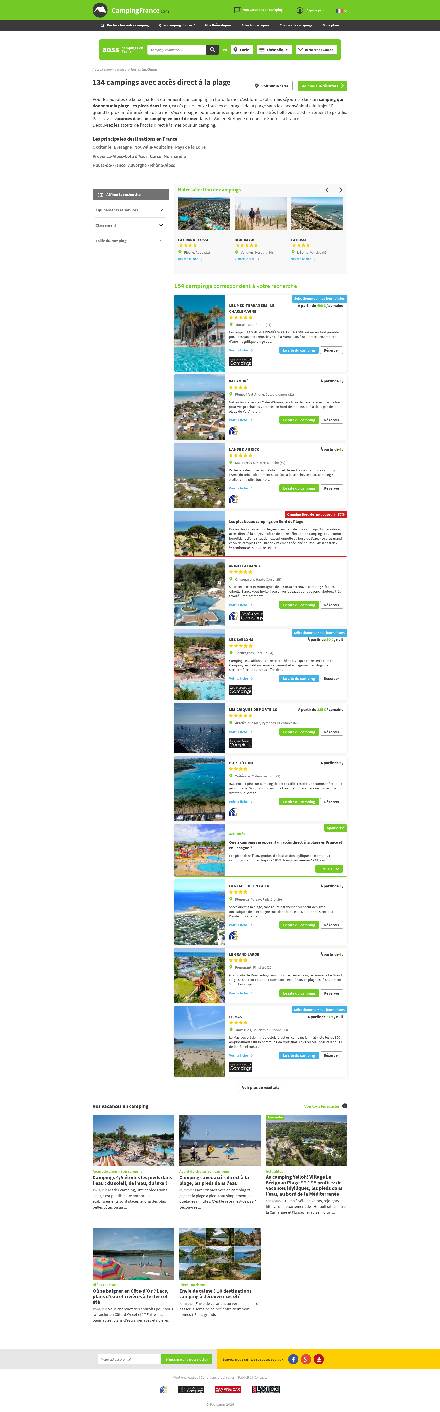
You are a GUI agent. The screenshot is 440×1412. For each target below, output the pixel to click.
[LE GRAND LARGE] (199, 975)
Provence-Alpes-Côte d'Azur (120, 156)
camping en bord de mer (215, 99)
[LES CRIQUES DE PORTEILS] (199, 728)
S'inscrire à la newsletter (187, 1359)
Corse (155, 156)
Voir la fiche (238, 350)
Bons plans (331, 25)
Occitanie (102, 147)
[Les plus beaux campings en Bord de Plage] (199, 533)
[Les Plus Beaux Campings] (240, 365)
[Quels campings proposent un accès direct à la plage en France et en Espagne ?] (199, 850)
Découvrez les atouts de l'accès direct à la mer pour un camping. (154, 125)
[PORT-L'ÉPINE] (199, 789)
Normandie (175, 156)
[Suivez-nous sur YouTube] (319, 1359)
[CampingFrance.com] (220, 10)
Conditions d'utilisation (218, 1377)
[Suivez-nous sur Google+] (306, 1359)
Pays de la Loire (190, 147)
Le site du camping (299, 350)
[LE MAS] (199, 1041)
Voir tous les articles (322, 1106)
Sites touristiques (255, 25)
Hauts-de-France (109, 165)
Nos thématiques (218, 25)
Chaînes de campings (296, 25)
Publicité (244, 1377)
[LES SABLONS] (199, 664)
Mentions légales (185, 1377)
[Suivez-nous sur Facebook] (293, 1359)
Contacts (260, 1377)
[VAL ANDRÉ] (199, 407)
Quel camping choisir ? (177, 25)
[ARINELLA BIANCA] (199, 592)
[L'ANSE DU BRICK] (199, 475)
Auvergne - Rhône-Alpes (151, 165)
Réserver (331, 350)
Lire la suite (329, 868)
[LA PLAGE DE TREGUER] (199, 912)
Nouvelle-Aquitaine (153, 147)
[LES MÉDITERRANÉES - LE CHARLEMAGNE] (199, 333)
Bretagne (123, 147)
